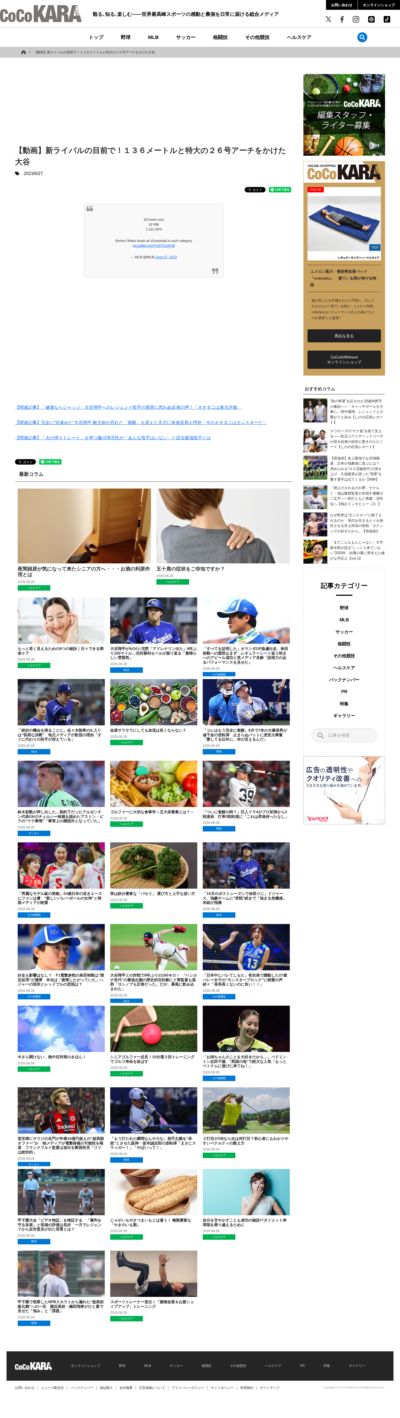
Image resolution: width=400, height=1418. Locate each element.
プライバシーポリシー (188, 1388)
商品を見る (344, 336)
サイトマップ (269, 1388)
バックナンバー (344, 679)
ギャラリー (344, 715)
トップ (96, 37)
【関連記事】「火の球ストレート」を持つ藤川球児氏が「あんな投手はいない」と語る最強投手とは (113, 437)
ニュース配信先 (52, 1388)
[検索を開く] (362, 37)
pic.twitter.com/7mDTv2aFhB (154, 246)
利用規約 (246, 1388)
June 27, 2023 (166, 257)
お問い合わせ (341, 5)
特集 (344, 703)
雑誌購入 (106, 1388)
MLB (153, 37)
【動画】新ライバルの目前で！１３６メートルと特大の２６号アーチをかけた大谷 (94, 52)
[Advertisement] (153, 103)
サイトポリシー (222, 1388)
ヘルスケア (299, 37)
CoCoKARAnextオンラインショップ (344, 359)
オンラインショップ (379, 5)
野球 (126, 37)
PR (344, 691)
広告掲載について (152, 1388)
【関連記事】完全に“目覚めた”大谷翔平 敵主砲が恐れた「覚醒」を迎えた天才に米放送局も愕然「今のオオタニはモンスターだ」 (141, 422)
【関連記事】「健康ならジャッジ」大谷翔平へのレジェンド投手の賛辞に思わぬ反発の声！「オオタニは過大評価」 (128, 407)
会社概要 (126, 1388)
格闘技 (220, 37)
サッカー (186, 37)
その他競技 (257, 37)
